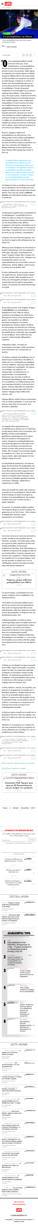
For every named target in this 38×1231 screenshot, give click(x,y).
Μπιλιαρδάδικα (25, 808)
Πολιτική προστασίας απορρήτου (23, 1219)
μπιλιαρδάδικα (7, 108)
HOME (3, 7)
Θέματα (8, 7)
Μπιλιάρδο (16, 808)
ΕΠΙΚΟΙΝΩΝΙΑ (19, 1204)
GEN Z (33, 808)
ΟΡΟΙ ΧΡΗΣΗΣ (9, 843)
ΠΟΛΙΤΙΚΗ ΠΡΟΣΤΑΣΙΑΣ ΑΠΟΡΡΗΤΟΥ (23, 843)
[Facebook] (23, 55)
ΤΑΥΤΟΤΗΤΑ (19, 1202)
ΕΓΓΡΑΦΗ (31, 840)
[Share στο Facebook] (32, 204)
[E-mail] (30, 55)
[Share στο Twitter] (35, 204)
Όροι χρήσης (8, 1219)
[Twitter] (27, 55)
